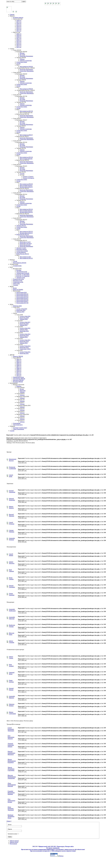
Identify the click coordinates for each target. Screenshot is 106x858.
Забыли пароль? (14, 840)
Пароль (10, 829)
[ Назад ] (8, 821)
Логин (9, 824)
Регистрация (13, 843)
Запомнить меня (12, 834)
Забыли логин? (14, 842)
